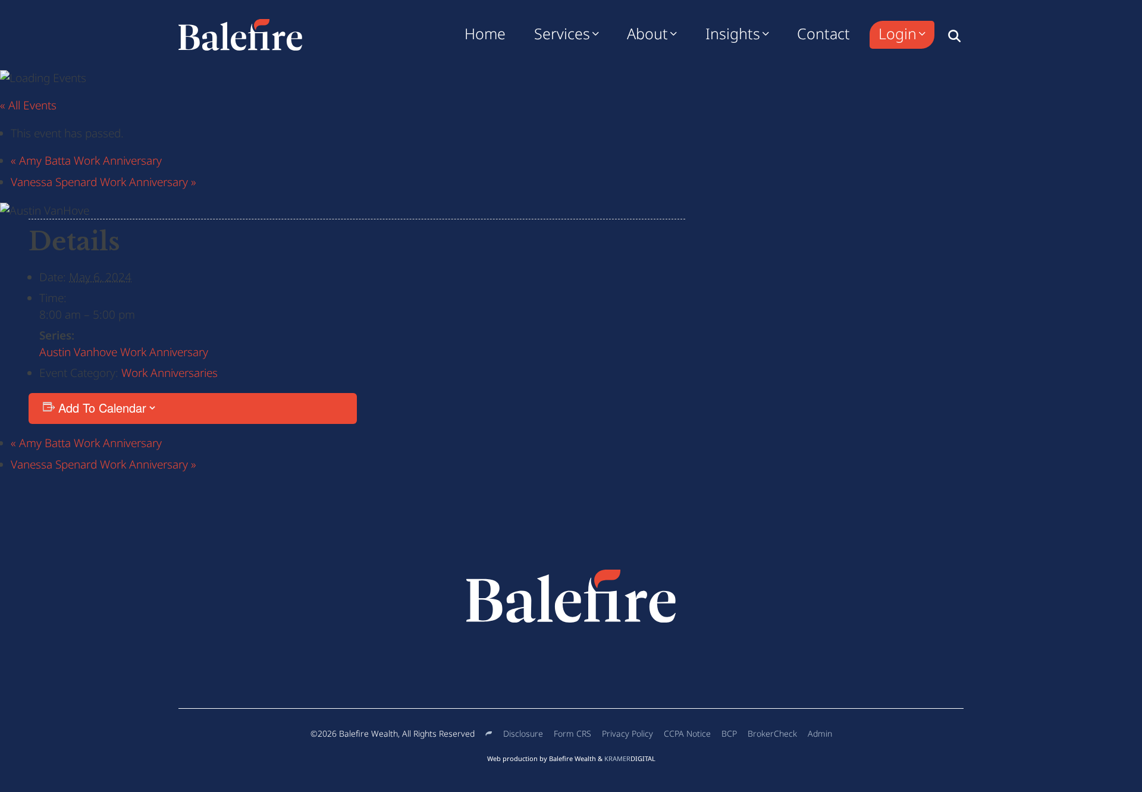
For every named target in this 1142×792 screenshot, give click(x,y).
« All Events (28, 105)
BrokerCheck (772, 733)
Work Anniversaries (169, 373)
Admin (820, 733)
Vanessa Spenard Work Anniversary (103, 182)
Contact (823, 33)
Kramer (629, 758)
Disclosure (523, 733)
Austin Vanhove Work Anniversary (123, 352)
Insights (732, 33)
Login (898, 33)
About (647, 33)
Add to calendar (102, 407)
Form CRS (572, 733)
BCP (729, 733)
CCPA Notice (687, 733)
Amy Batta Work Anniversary (86, 160)
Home (485, 33)
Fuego (488, 733)
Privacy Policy (627, 733)
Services (562, 33)
